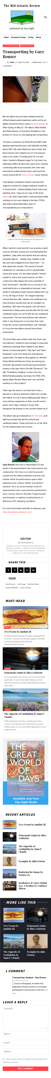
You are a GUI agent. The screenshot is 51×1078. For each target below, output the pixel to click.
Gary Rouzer (10, 584)
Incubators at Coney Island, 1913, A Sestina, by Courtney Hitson (33, 885)
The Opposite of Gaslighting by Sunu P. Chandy (30, 849)
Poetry (7, 627)
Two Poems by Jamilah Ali (17, 631)
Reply (14, 993)
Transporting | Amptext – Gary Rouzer (29, 977)
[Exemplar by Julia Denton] (9, 861)
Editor (12, 62)
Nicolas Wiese (33, 584)
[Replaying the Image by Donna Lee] (9, 873)
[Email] (27, 570)
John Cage (21, 584)
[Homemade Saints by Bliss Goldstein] (25, 658)
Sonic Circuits (28, 175)
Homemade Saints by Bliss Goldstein (23, 672)
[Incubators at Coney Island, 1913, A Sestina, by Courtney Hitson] (9, 886)
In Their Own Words (11, 46)
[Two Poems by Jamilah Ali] (25, 617)
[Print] (33, 570)
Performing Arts (27, 46)
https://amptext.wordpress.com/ (17, 512)
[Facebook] (8, 570)
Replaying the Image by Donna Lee (31, 873)
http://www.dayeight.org (25, 543)
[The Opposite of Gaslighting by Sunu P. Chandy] (25, 699)
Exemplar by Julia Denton (32, 861)
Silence (6, 196)
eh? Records (37, 416)
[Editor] (5, 62)
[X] (14, 570)
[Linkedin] (21, 570)
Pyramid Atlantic (38, 124)
